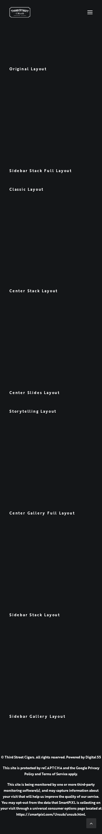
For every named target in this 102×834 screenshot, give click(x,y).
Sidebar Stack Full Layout (40, 170)
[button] (90, 12)
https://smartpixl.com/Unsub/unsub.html (50, 814)
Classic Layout (26, 189)
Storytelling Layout (32, 411)
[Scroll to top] (91, 822)
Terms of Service (54, 774)
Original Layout (28, 69)
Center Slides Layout (34, 392)
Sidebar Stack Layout (34, 615)
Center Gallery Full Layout (42, 513)
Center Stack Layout (33, 291)
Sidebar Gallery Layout (37, 716)
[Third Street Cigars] (19, 12)
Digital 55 (93, 757)
